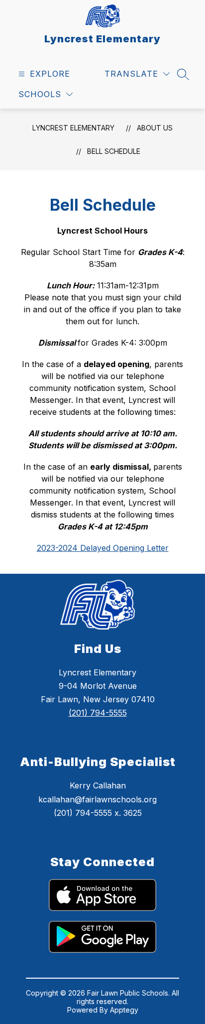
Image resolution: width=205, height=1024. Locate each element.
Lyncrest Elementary (73, 128)
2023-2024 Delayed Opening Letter (103, 548)
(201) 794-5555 (98, 713)
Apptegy (124, 1010)
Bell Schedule (113, 151)
